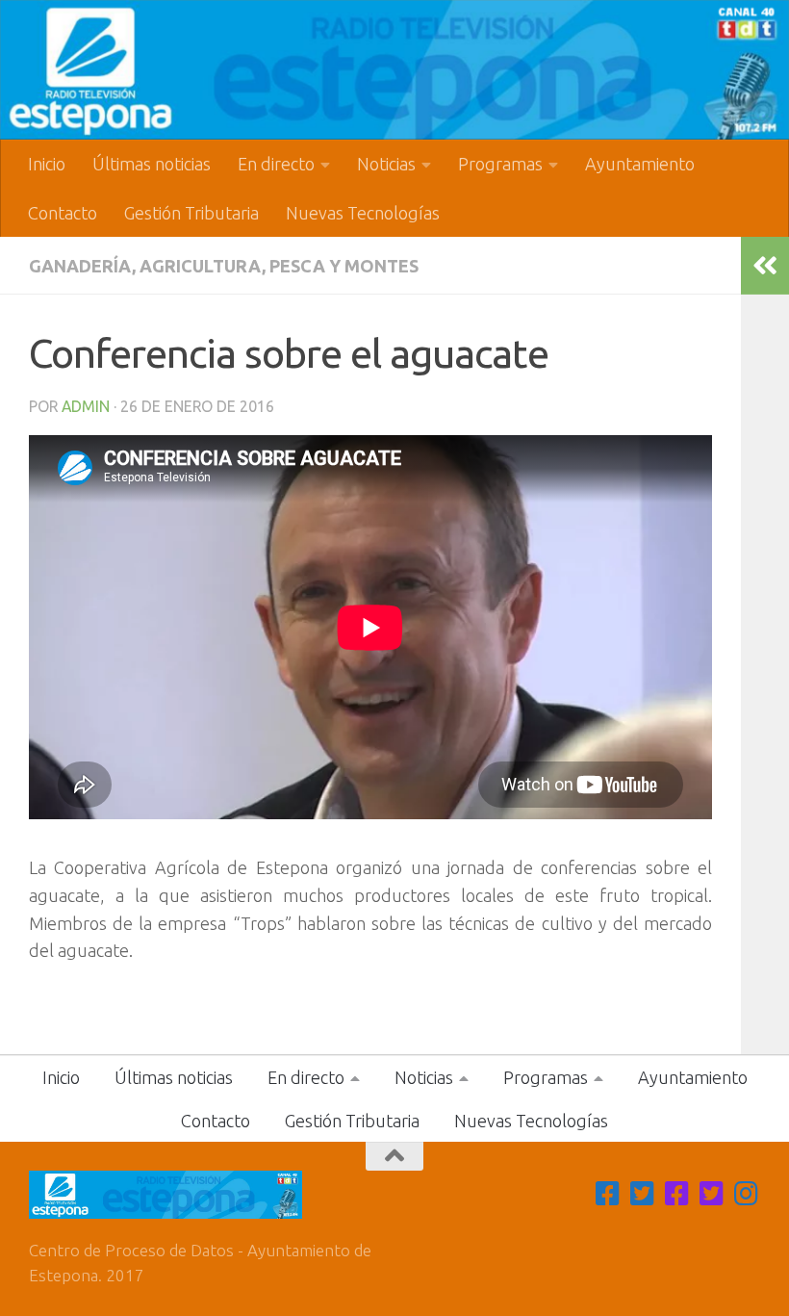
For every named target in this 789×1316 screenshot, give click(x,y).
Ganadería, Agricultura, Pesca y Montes (224, 265)
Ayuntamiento (640, 163)
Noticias (386, 163)
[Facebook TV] (608, 1193)
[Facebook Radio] (677, 1193)
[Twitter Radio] (712, 1193)
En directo (276, 163)
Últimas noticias (151, 163)
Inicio (46, 163)
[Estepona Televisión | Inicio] (394, 70)
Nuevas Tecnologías (363, 212)
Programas (500, 163)
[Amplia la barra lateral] (765, 266)
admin (86, 406)
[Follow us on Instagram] (746, 1193)
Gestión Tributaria (191, 212)
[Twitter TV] (642, 1193)
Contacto (62, 212)
